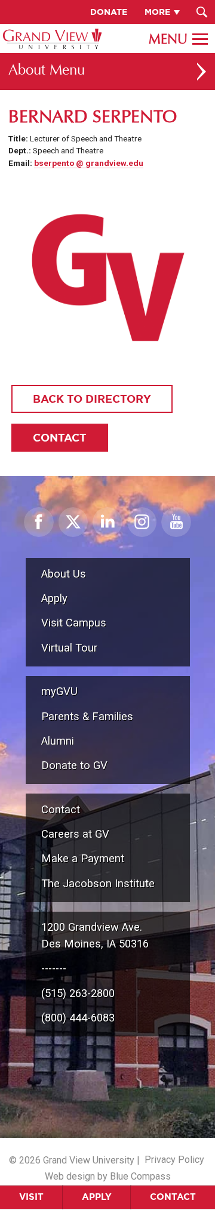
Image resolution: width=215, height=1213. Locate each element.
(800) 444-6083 (78, 1017)
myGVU (59, 691)
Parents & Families (87, 716)
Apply (97, 1197)
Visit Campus (73, 622)
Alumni (57, 740)
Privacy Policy (174, 1159)
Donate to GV (74, 765)
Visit (31, 1197)
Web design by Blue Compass (108, 1176)
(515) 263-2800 (78, 993)
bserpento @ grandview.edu (88, 163)
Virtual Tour (69, 647)
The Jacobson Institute (98, 883)
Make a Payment (82, 858)
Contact (173, 1197)
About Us (63, 573)
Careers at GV (75, 834)
